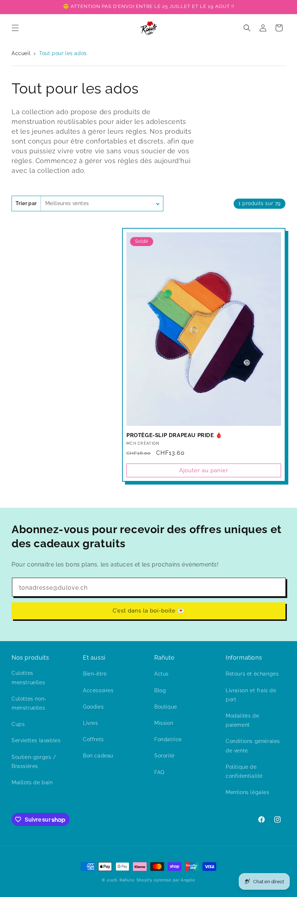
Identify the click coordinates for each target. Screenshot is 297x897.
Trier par (26, 203)
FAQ (159, 772)
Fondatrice (168, 739)
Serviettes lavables (36, 740)
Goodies (93, 707)
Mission (163, 723)
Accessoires (98, 690)
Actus (161, 674)
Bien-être (94, 674)
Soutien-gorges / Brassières (34, 761)
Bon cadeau (98, 756)
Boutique (165, 707)
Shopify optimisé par (158, 880)
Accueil (22, 53)
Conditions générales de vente (253, 745)
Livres (90, 723)
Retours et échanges (252, 674)
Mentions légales (247, 792)
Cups (18, 724)
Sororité (164, 756)
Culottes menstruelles (28, 677)
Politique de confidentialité (244, 771)
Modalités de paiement (242, 720)
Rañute (127, 880)
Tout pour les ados (63, 53)
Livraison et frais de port (251, 695)
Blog (160, 690)
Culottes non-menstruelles (29, 703)
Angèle (188, 880)
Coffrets (93, 739)
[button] (15, 28)
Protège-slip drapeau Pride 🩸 (174, 435)
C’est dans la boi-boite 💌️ (149, 610)
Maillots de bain (32, 782)
